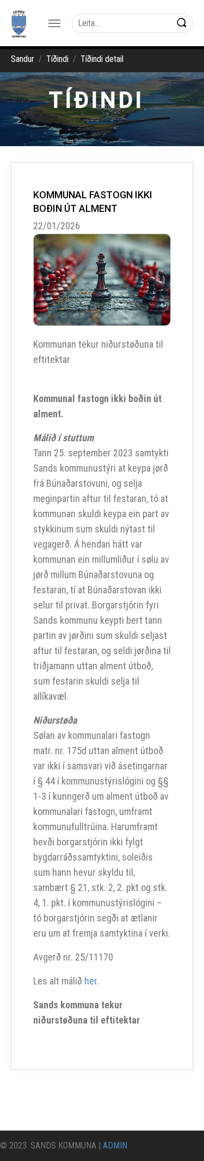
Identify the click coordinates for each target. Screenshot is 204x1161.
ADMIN (115, 1145)
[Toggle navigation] (54, 23)
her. (91, 981)
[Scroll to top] (180, 1137)
